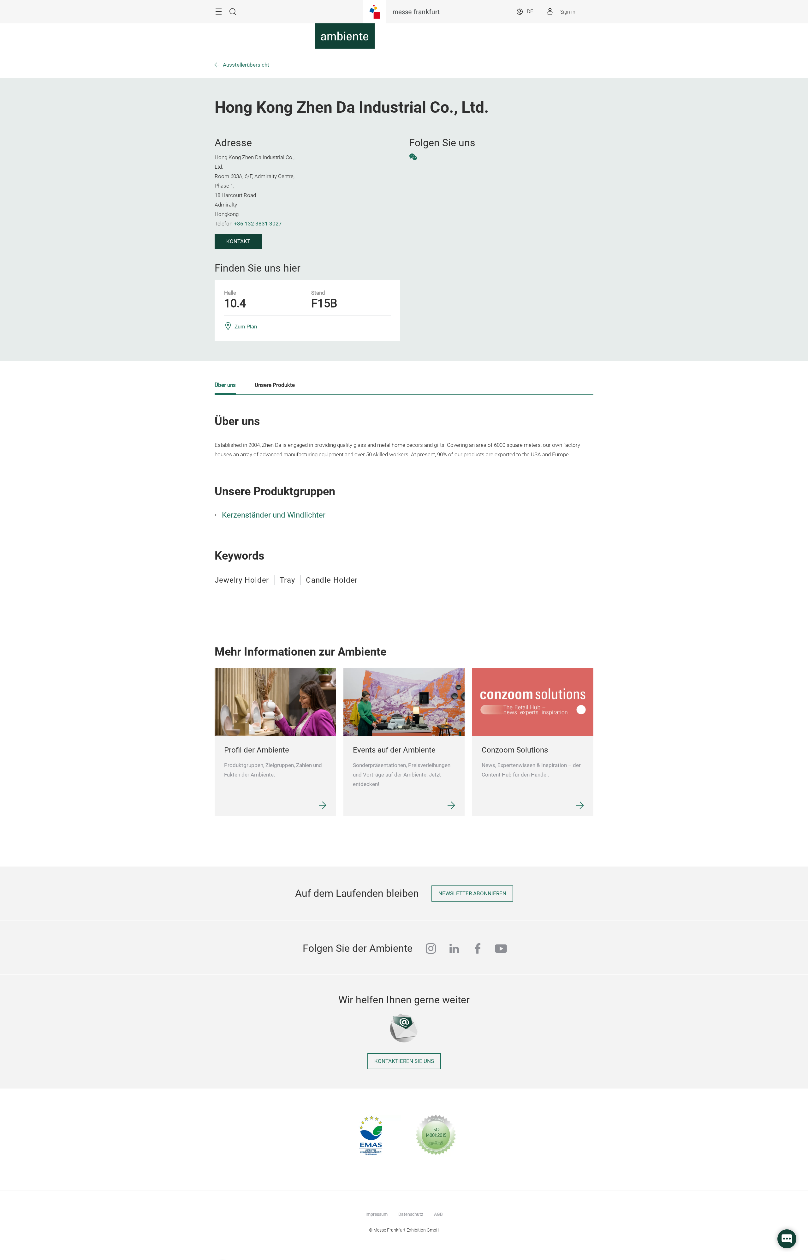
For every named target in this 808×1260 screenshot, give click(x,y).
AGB (438, 1214)
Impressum (376, 1214)
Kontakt (238, 241)
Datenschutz (410, 1214)
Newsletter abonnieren (472, 894)
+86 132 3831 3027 (258, 224)
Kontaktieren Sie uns (404, 1061)
